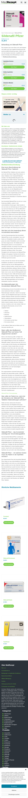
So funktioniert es (5, 670)
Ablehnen (14, 790)
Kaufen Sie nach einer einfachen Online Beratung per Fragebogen (12, 161)
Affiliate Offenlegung (6, 678)
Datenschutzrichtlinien (6, 675)
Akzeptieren (14, 786)
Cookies (3, 681)
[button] (26, 769)
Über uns (3, 668)
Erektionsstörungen (9, 32)
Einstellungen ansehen (14, 794)
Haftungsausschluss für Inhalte (8, 683)
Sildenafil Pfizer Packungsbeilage (9, 393)
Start (2, 32)
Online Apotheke (8, 522)
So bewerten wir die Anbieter (8, 686)
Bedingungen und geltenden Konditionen (11, 673)
